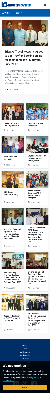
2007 (18, 13)
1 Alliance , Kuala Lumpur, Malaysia (11, 124)
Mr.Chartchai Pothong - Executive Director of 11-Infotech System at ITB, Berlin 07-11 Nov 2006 (37, 319)
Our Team (25, 359)
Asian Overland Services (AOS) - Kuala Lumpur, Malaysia (35, 194)
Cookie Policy (9, 380)
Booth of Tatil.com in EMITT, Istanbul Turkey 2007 (12, 318)
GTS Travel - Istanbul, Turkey (11, 193)
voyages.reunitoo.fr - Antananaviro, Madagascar (37, 158)
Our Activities (7, 13)
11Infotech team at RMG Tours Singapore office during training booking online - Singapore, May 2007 (36, 235)
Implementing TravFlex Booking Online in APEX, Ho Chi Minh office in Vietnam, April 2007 (12, 277)
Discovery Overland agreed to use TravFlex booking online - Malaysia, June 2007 (12, 234)
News (25, 349)
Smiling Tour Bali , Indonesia (36, 124)
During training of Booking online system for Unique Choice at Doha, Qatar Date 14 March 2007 (37, 278)
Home (25, 345)
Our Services (25, 352)
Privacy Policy (33, 377)
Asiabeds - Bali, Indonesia (10, 158)
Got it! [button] (25, 387)
